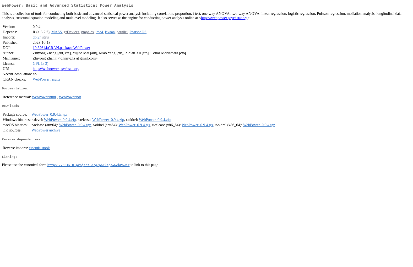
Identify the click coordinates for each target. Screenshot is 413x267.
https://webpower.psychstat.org (224, 18)
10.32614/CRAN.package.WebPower (61, 48)
